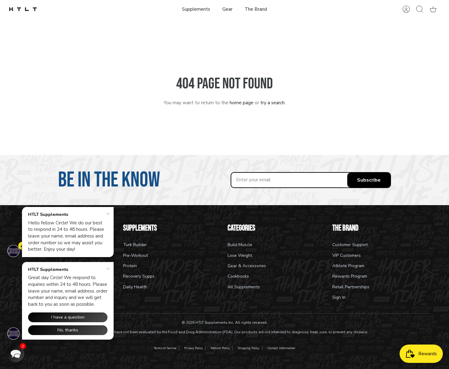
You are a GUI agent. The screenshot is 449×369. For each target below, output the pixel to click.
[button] (15, 353)
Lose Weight (240, 255)
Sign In (338, 297)
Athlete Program (348, 266)
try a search (272, 103)
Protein (130, 266)
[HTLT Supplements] (23, 9)
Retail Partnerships (350, 287)
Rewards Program (349, 276)
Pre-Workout (135, 255)
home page (242, 103)
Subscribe (369, 180)
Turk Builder (135, 245)
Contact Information (281, 348)
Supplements (196, 9)
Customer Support (350, 245)
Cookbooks (238, 276)
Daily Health (135, 287)
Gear (227, 9)
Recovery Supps (139, 276)
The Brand (256, 9)
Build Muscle (240, 245)
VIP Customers (346, 255)
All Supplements (244, 287)
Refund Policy (220, 348)
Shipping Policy (248, 348)
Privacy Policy (193, 348)
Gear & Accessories (247, 266)
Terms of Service (165, 348)
